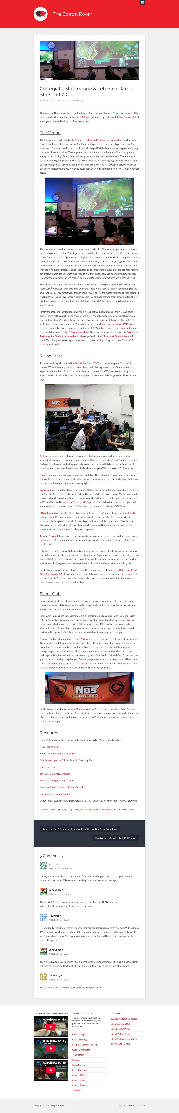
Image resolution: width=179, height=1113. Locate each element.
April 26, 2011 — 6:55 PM (60, 954)
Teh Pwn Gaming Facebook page (56, 780)
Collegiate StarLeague (84, 809)
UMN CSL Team (48, 766)
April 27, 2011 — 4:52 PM (60, 980)
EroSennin (45, 489)
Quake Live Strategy (81, 1049)
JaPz (136, 570)
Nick (83, 638)
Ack (42, 536)
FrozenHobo (55, 536)
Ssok (42, 456)
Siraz (129, 619)
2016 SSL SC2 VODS (120, 1029)
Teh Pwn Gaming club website (55, 773)
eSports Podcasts (80, 1085)
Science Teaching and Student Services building (99, 140)
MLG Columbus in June (77, 332)
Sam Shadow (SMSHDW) (70, 101)
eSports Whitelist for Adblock (124, 1019)
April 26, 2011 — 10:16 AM (60, 868)
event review (101, 809)
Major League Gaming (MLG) (115, 323)
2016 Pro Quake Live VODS (124, 1039)
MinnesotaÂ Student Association (118, 336)
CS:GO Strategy (79, 1039)
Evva (73, 638)
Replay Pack (52, 746)
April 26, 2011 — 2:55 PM (60, 894)
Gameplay (77, 1060)
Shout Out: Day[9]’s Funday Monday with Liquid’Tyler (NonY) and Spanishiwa (80, 829)
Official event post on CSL (53, 760)
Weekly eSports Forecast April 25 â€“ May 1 (115, 838)
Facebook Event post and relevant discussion (62, 787)
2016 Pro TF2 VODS (120, 1044)
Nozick (43, 474)
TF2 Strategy (78, 1054)
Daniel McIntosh (78, 709)
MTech (47, 340)
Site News (77, 1090)
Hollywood (74, 551)
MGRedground (48, 512)
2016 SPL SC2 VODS (120, 1034)
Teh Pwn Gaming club (125, 117)
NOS (87, 311)
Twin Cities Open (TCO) (87, 363)
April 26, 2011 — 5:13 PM (60, 920)
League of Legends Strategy (85, 1044)
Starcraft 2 (113, 809)
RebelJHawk (126, 570)
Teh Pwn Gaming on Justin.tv (60, 753)
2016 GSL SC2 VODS (120, 1024)
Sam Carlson (56, 889)
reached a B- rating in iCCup (76, 502)
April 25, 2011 (47, 101)
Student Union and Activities (69, 336)
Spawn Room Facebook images (55, 793)
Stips (42, 574)
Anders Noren (132, 1106)
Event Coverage (58, 809)
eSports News (78, 1080)
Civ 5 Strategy (79, 1034)
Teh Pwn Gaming (126, 809)
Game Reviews (79, 1065)
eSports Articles (79, 1075)
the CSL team (81, 663)
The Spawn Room (72, 14)
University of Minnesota (81, 117)
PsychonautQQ (54, 574)
